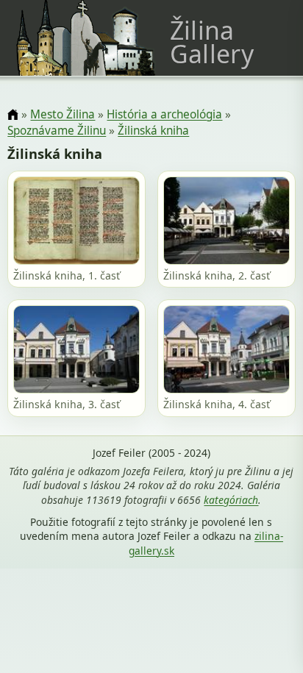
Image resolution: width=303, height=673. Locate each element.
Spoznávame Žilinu (56, 130)
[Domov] (12, 115)
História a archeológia (164, 114)
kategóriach (231, 500)
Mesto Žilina (62, 114)
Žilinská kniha (153, 130)
